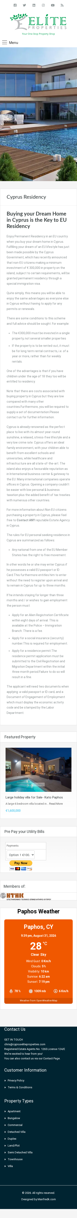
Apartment (14, 1111)
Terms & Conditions (20, 1087)
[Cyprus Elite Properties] (38, 22)
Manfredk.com (47, 1199)
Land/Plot (14, 1145)
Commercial (15, 1125)
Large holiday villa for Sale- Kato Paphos (34, 797)
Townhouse (15, 1159)
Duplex (12, 1138)
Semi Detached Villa (20, 1152)
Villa (10, 1166)
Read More (56, 803)
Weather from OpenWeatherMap (38, 1000)
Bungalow (14, 1118)
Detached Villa (16, 1131)
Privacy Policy (16, 1080)
